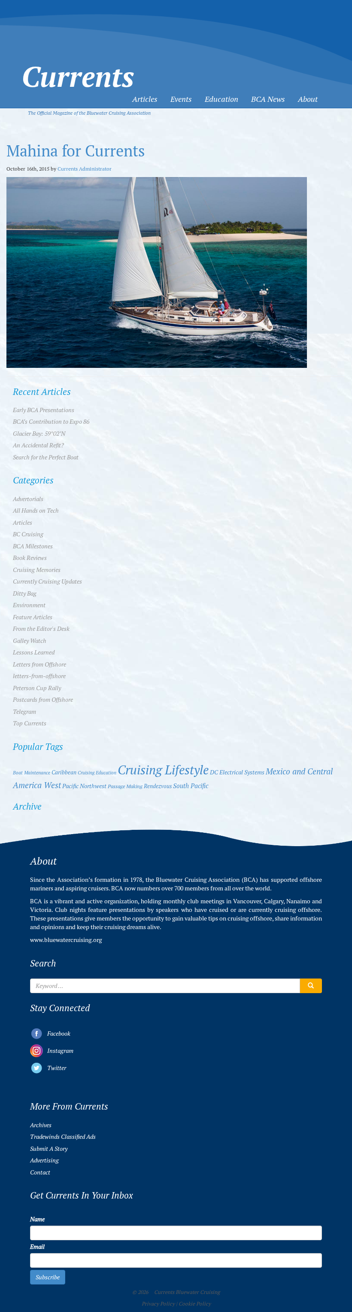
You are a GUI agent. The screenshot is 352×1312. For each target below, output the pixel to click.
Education (221, 99)
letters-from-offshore (39, 676)
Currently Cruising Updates (47, 581)
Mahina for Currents (75, 151)
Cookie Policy (195, 1303)
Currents (77, 61)
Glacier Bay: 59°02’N (39, 433)
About (308, 99)
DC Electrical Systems (237, 772)
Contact (40, 1172)
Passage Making (125, 786)
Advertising (44, 1160)
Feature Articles (32, 617)
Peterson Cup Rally (37, 688)
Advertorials (28, 499)
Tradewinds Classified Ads (63, 1137)
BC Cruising (28, 534)
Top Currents (29, 723)
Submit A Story (48, 1149)
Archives (41, 1125)
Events (181, 99)
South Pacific (190, 786)
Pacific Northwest (84, 786)
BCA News (268, 99)
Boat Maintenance (31, 773)
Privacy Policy (158, 1303)
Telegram (24, 712)
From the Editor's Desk (41, 629)
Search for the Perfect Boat (46, 457)
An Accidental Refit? (38, 445)
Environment (29, 605)
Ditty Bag (24, 593)
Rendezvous (158, 786)
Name (37, 1219)
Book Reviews (30, 558)
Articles (145, 99)
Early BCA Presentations (43, 410)
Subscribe (48, 1277)
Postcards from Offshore (43, 699)
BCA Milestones (33, 546)
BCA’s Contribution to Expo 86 (51, 421)
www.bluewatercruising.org (66, 940)
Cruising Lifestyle (163, 770)
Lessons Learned (34, 652)
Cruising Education (97, 773)
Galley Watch (29, 641)
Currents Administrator (85, 168)
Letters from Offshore (39, 664)
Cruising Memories (37, 570)
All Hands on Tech (36, 510)
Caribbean (64, 772)
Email (37, 1247)
